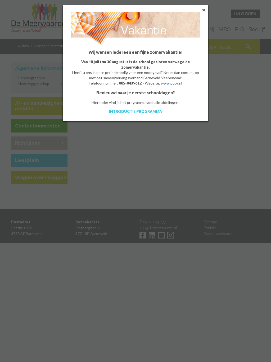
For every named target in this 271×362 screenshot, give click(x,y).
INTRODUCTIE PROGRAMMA (135, 111)
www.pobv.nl (171, 83)
